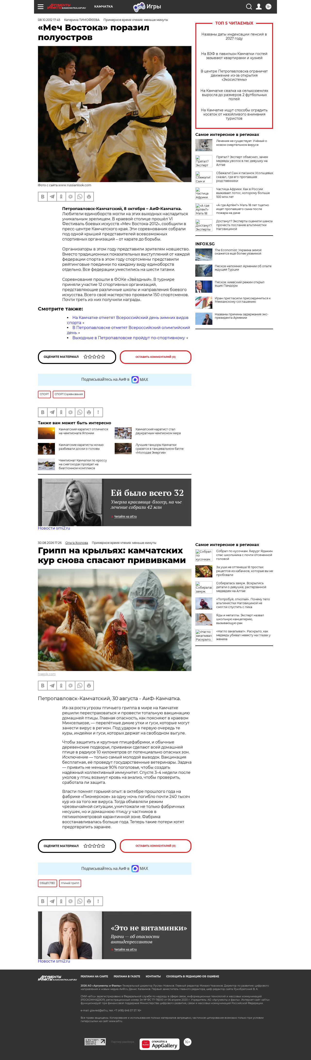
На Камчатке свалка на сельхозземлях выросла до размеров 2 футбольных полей (234, 95)
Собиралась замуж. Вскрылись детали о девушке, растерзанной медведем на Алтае (241, 587)
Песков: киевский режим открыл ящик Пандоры (240, 284)
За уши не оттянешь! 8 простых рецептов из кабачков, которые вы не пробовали (244, 571)
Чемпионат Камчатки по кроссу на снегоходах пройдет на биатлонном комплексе (83, 464)
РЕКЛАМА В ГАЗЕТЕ (127, 976)
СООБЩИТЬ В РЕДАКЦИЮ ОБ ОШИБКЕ (192, 976)
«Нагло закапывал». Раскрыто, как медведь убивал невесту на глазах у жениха (243, 635)
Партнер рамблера (122, 1041)
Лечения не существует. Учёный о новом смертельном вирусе (241, 143)
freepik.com (47, 674)
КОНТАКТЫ (153, 976)
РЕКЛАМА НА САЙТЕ (94, 976)
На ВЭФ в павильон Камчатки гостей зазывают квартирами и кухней (234, 56)
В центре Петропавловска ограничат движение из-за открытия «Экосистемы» (234, 75)
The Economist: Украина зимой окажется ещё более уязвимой (238, 251)
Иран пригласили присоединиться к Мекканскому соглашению (243, 300)
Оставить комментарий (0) (156, 357)
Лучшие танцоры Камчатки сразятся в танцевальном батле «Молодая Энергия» (159, 448)
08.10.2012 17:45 (49, 20)
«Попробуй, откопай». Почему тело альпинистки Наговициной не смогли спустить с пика (243, 603)
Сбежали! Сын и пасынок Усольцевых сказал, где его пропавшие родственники (244, 177)
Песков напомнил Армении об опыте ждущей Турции (243, 268)
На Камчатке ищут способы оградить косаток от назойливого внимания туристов (234, 114)
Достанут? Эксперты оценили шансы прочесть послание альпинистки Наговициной (244, 225)
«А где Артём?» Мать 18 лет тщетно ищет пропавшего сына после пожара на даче (242, 209)
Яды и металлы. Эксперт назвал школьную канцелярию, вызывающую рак (240, 619)
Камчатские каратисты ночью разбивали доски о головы (81, 446)
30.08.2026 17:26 (49, 543)
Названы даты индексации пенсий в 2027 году (234, 36)
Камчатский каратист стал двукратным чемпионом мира (158, 431)
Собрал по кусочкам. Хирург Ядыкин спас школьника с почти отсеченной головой (244, 555)
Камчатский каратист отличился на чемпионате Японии (83, 431)
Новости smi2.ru (54, 528)
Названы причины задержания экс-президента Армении (241, 316)
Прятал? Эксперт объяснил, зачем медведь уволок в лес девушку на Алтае (242, 161)
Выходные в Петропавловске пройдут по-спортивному (128, 338)
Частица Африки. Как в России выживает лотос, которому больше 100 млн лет (243, 193)
